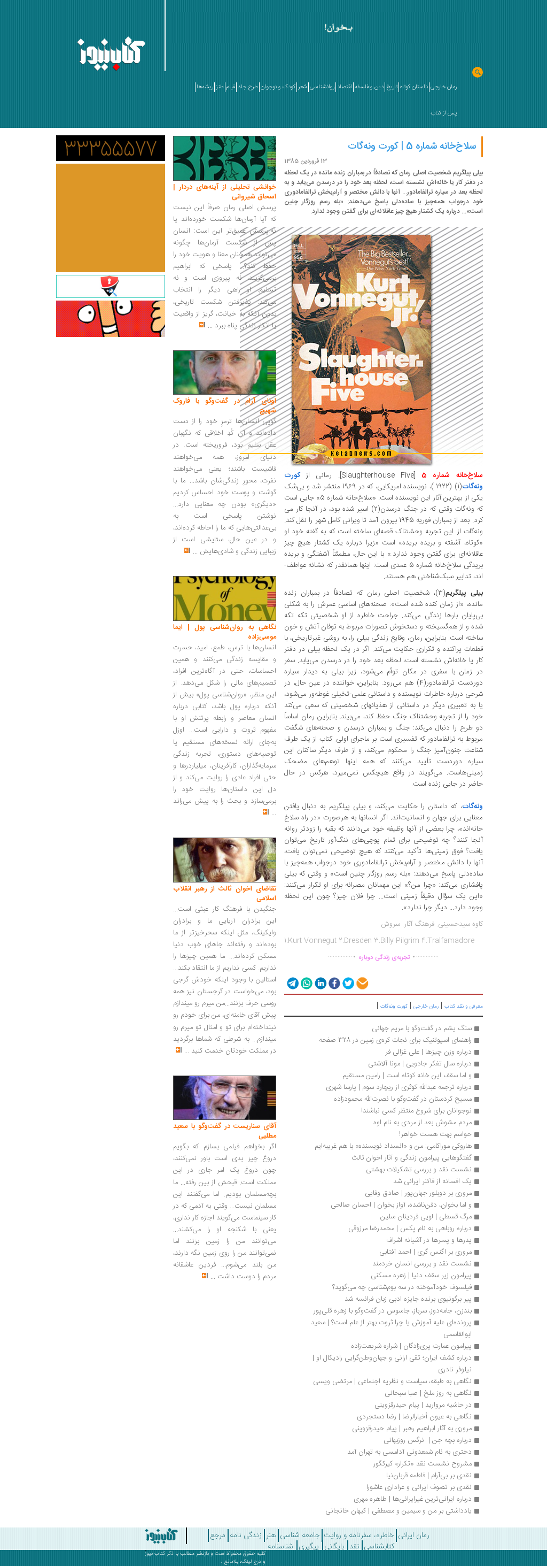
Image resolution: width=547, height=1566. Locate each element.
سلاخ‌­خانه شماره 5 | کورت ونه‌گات (412, 147)
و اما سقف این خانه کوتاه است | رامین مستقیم (407, 1075)
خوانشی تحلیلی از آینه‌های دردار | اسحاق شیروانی (224, 192)
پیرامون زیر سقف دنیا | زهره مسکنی (421, 1275)
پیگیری (309, 1546)
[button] (292, 983)
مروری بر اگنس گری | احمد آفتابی (425, 1252)
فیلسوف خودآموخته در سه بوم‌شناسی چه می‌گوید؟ (402, 1287)
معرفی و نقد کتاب (463, 1006)
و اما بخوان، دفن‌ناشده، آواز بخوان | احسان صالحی (401, 1205)
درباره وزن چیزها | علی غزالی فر (428, 1052)
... (210, 326)
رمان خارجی (426, 1006)
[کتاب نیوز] (148, 1536)
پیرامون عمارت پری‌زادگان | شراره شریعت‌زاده (411, 1346)
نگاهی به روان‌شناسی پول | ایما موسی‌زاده (224, 632)
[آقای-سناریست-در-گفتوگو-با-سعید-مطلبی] (224, 1098)
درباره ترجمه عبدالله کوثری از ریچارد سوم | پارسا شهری (399, 1087)
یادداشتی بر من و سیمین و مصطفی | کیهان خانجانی (398, 1511)
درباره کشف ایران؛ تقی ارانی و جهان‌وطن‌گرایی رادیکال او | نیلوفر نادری (391, 1364)
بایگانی (334, 1546)
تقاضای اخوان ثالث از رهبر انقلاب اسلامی (224, 893)
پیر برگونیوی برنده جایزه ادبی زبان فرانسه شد (408, 1299)
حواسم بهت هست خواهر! (435, 1134)
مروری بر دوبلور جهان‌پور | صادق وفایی (418, 1193)
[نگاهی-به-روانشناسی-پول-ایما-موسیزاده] (224, 599)
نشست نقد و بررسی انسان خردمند (422, 1264)
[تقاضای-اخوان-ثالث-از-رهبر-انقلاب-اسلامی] (224, 860)
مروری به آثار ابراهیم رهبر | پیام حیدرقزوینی (412, 1428)
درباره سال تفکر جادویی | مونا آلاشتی (420, 1064)
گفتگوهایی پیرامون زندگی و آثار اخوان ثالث (410, 1158)
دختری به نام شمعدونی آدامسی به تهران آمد (409, 1452)
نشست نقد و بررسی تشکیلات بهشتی (419, 1170)
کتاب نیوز (155, 1553)
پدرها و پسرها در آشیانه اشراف (429, 1240)
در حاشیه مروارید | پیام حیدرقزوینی (423, 1405)
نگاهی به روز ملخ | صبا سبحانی (428, 1393)
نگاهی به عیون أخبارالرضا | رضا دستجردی (414, 1417)
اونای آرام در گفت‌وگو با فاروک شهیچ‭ (224, 406)
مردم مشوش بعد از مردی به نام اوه (422, 1123)
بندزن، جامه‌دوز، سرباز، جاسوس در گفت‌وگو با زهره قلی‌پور (393, 1311)
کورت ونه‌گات (394, 1006)
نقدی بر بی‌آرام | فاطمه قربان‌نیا (429, 1475)
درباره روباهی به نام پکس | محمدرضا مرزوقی (410, 1228)
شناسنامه (280, 1546)
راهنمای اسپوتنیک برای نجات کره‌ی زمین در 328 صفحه (395, 1040)
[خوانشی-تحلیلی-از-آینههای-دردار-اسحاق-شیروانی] (224, 158)
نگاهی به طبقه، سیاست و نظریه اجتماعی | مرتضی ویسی (392, 1381)
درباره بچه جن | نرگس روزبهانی (428, 1440)
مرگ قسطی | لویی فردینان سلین (426, 1217)
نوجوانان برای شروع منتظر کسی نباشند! (416, 1111)
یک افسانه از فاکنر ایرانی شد (432, 1181)
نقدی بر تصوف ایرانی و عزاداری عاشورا (419, 1487)
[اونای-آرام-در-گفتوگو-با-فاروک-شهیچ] (224, 372)
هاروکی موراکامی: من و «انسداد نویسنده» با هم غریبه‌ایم (393, 1146)
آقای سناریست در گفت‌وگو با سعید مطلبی (224, 1131)
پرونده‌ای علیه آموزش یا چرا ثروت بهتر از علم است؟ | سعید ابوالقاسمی (390, 1328)
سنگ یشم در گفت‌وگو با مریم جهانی (422, 1028)
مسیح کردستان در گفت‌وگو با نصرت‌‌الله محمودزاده (403, 1099)
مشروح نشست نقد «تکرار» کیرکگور (422, 1464)
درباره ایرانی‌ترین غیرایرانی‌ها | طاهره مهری (413, 1499)
